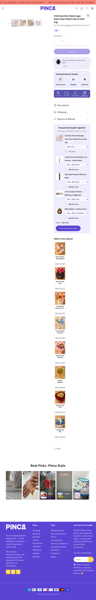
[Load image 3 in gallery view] (30, 23)
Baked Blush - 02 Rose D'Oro (76, 209)
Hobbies (36, 553)
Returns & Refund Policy (58, 535)
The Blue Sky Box (60, 431)
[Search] (76, 8)
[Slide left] (8, 23)
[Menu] (3, 8)
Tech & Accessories (38, 541)
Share (59, 449)
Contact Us (55, 553)
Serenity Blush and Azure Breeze (60, 332)
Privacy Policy (57, 540)
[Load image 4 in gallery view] (38, 23)
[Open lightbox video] (14, 485)
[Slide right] (45, 23)
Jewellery (37, 546)
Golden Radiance (60, 381)
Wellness (36, 556)
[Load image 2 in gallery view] (23, 23)
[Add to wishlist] (88, 15)
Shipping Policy (57, 530)
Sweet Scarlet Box (60, 282)
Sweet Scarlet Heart (60, 406)
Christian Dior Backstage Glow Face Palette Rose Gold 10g (76, 139)
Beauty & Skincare (36, 535)
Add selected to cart (68, 228)
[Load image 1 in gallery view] (15, 23)
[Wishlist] (87, 8)
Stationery (37, 550)
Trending (36, 530)
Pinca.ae (44, 594)
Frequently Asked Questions (58, 548)
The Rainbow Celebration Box (60, 307)
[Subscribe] (91, 559)
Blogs (53, 556)
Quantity (57, 35)
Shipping (68, 25)
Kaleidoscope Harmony (60, 356)
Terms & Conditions (59, 543)
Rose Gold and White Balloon (60, 257)
